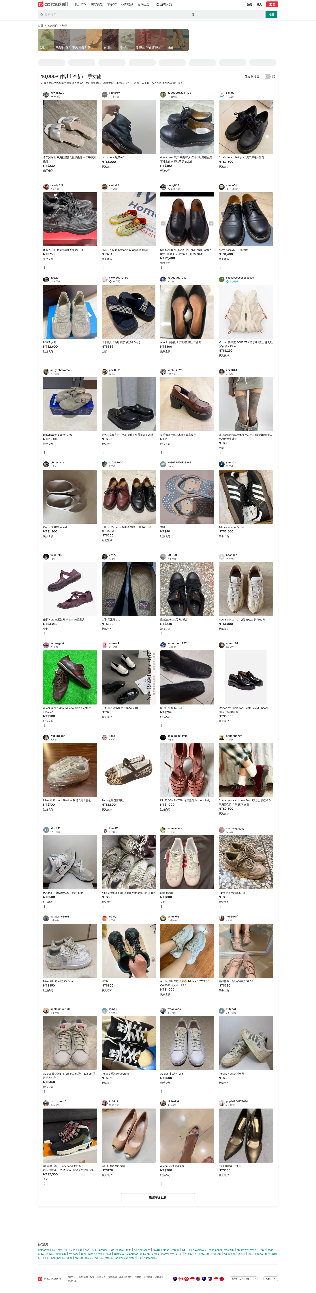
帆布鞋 (89, 1257)
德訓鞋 (109, 1257)
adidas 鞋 (229, 1253)
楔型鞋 (175, 1249)
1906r (262, 1249)
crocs (155, 1253)
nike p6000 (202, 1253)
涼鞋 (250, 1253)
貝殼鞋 (50, 1253)
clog (45, 1257)
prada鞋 (104, 1249)
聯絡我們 (83, 1276)
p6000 (79, 1257)
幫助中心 (72, 1276)
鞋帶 (83, 1253)
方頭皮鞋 (216, 1253)
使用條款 (148, 1276)
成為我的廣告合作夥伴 (130, 1276)
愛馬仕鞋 (63, 1249)
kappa (259, 1253)
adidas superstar (125, 1257)
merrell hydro (169, 1253)
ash (87, 1249)
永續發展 (101, 1276)
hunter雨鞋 (150, 1257)
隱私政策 (159, 1276)
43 (181, 1253)
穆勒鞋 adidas (161, 1249)
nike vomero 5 (197, 1249)
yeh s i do (76, 1249)
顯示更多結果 (158, 1197)
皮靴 (69, 1257)
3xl (140, 1257)
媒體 (92, 1276)
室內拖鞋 (61, 1253)
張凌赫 (120, 1249)
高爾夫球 (119, 1253)
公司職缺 (112, 1276)
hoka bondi (215, 1249)
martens (73, 1253)
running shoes (142, 1249)
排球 (108, 1253)
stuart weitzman (246, 1249)
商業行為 (72, 1280)
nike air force (96, 1253)
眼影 (128, 1249)
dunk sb (145, 1253)
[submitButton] (271, 14)
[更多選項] (44, 175)
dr (112, 1249)
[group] (158, 40)
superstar (132, 1253)
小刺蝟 (189, 1253)
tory (267, 1253)
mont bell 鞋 (57, 1257)
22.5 (94, 1249)
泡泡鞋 (99, 1257)
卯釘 (184, 1249)
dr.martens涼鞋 (47, 1249)
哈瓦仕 (241, 1253)
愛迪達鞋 (229, 1249)
